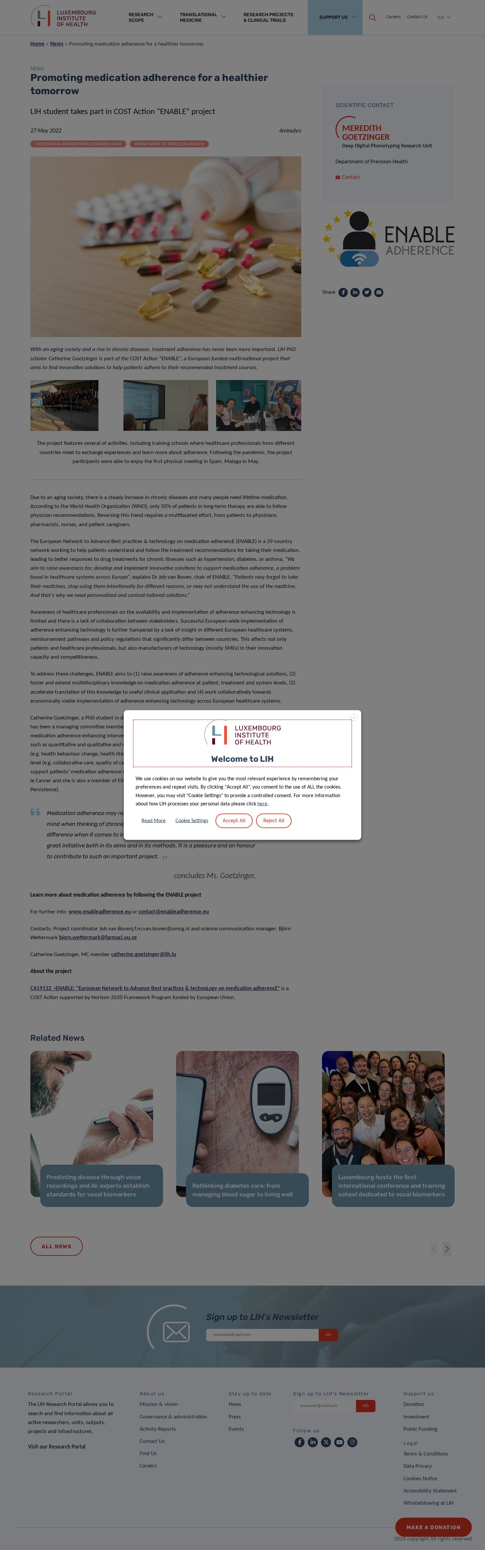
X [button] (354, 718)
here (262, 804)
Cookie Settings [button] (192, 820)
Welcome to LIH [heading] (242, 759)
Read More (154, 820)
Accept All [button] (234, 820)
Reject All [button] (273, 820)
